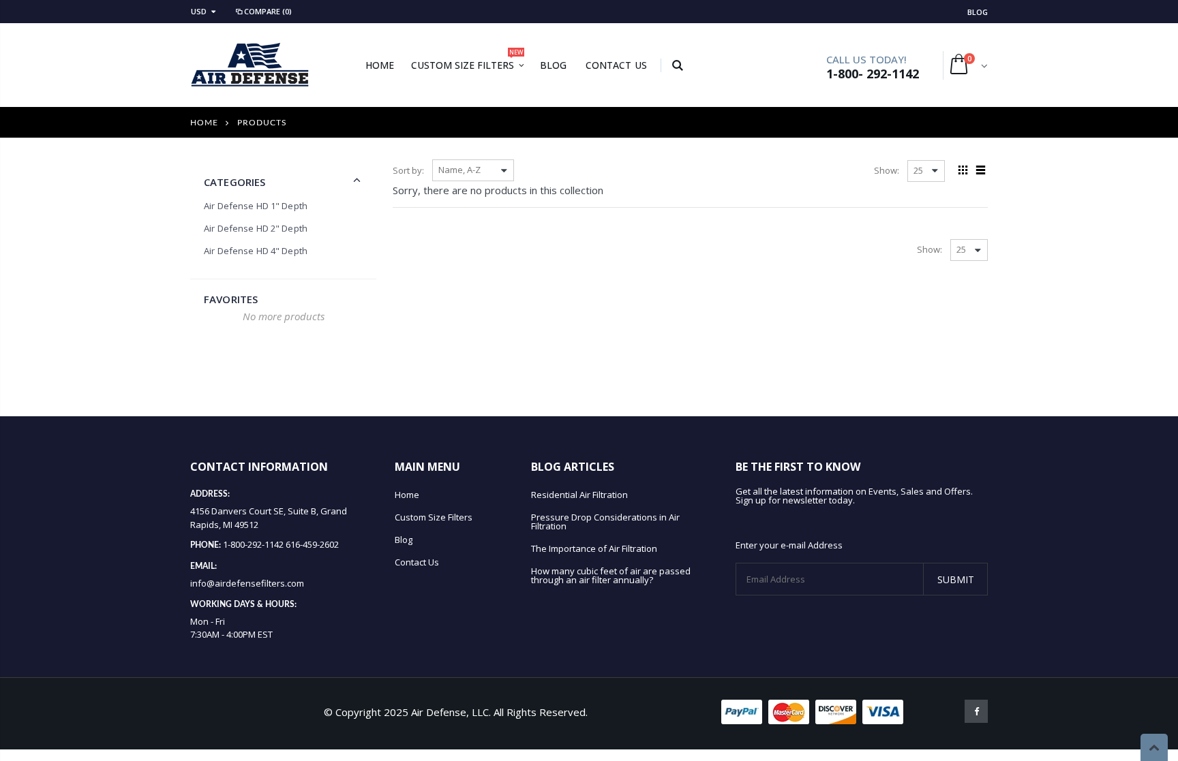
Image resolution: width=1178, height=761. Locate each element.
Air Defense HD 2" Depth (255, 228)
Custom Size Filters (433, 517)
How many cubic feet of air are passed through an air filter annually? (611, 575)
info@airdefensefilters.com (247, 583)
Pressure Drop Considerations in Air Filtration (605, 521)
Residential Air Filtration (579, 494)
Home (204, 123)
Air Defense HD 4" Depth (255, 251)
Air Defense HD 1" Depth (255, 206)
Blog (977, 12)
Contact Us (417, 562)
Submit (955, 579)
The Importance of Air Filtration (594, 548)
